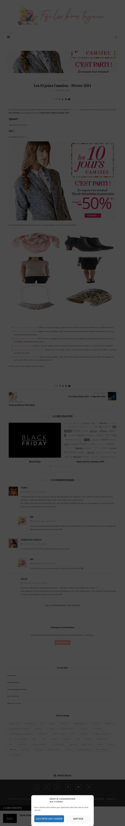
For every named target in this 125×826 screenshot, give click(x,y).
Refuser (78, 818)
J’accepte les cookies (49, 818)
